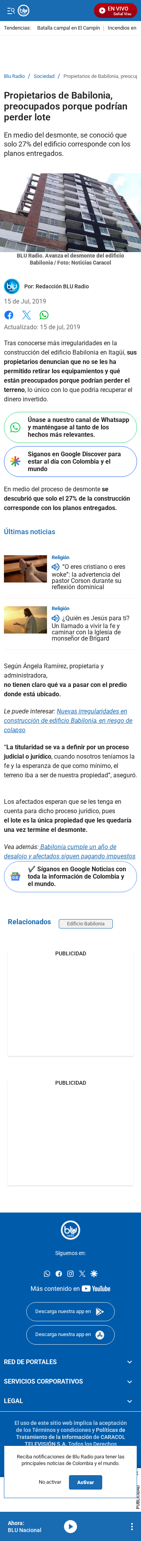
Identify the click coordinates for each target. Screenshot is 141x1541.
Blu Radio (14, 76)
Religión (60, 557)
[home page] (70, 1230)
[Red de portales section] (129, 1362)
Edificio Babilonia (86, 924)
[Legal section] (129, 1401)
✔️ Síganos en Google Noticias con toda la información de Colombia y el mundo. (77, 876)
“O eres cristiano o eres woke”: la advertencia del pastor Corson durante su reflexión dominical (88, 577)
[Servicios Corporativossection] (129, 1381)
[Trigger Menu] (11, 10)
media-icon (70, 1526)
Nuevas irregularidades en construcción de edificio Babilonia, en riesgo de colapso (68, 721)
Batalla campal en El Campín (68, 28)
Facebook (9, 319)
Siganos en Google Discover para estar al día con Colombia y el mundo (74, 461)
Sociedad (44, 76)
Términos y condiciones (61, 1430)
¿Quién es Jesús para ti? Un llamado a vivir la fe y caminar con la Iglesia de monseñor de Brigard (91, 628)
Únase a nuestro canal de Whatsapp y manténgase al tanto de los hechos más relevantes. (78, 427)
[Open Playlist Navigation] (132, 1526)
